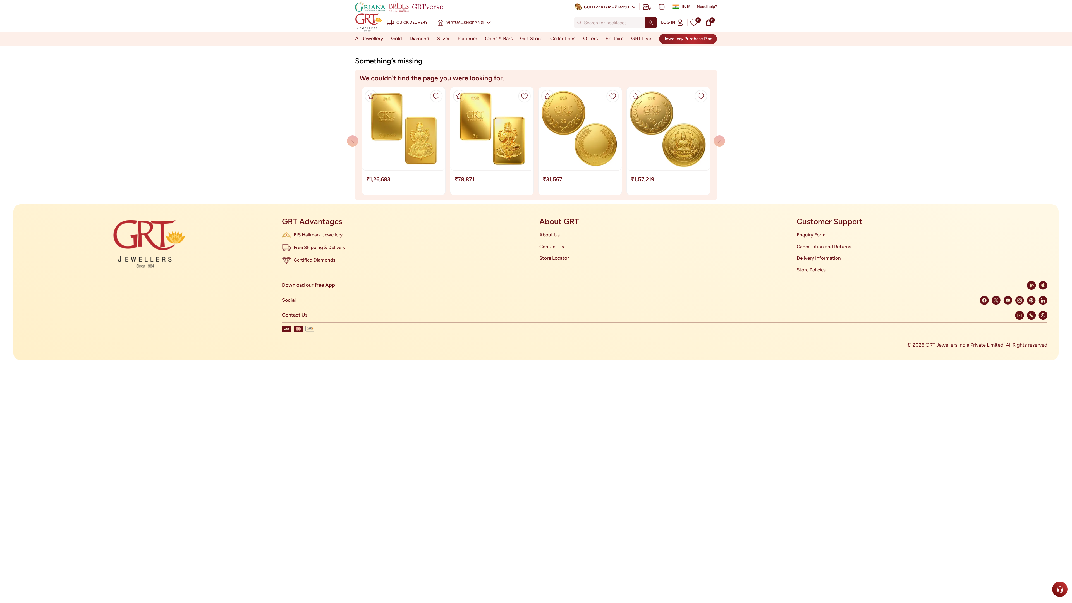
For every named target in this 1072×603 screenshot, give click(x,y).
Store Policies (811, 269)
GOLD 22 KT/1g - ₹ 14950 (606, 7)
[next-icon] (352, 141)
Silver (443, 38)
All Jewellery (369, 38)
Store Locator (554, 258)
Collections (562, 38)
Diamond (419, 38)
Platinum (467, 38)
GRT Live (641, 38)
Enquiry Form (811, 235)
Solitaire (615, 38)
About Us (549, 235)
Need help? (707, 6)
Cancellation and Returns (824, 246)
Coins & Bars (499, 38)
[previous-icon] (719, 141)
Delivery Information (819, 258)
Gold (396, 38)
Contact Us (551, 246)
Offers (590, 38)
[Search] (651, 22)
